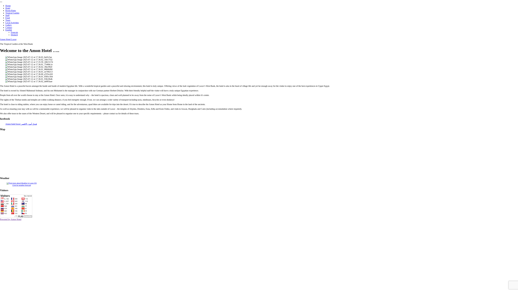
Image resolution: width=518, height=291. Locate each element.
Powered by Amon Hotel (10, 219)
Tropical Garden (12, 13)
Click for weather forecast (21, 185)
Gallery (8, 25)
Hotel (7, 8)
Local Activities (12, 23)
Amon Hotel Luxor (8, 39)
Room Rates (10, 10)
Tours (7, 20)
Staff (7, 15)
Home (8, 6)
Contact (8, 27)
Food (7, 18)
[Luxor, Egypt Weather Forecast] (22, 183)
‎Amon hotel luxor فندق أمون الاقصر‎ (21, 124)
